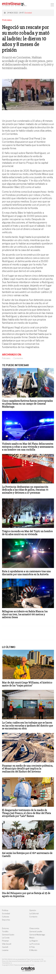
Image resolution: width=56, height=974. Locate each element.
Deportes (6, 920)
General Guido (8, 935)
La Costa (5, 938)
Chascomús (34, 928)
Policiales (6, 358)
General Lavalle (35, 932)
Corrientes (18, 358)
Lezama (5, 950)
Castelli (5, 947)
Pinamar (5, 941)
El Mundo (33, 950)
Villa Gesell (6, 944)
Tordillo (5, 932)
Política (5, 910)
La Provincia (34, 944)
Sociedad (28, 13)
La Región (33, 941)
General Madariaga (37, 935)
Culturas (5, 917)
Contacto (33, 917)
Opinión (32, 910)
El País (32, 947)
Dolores (5, 928)
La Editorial (34, 914)
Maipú (31, 938)
